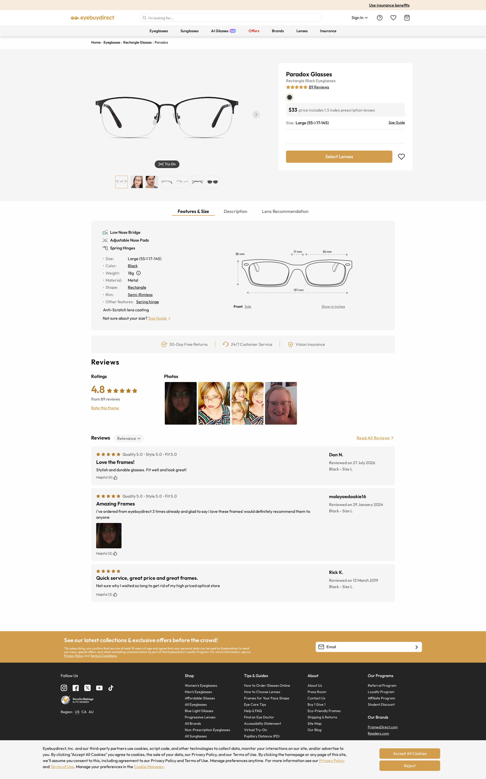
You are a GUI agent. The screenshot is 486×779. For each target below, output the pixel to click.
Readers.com (378, 733)
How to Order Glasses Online (267, 685)
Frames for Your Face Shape (266, 698)
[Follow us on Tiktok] (111, 688)
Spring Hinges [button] (122, 247)
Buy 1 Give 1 (317, 704)
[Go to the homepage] (92, 17)
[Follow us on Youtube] (99, 688)
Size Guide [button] (157, 318)
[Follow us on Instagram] (64, 688)
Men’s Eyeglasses (198, 692)
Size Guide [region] (397, 122)
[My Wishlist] (393, 17)
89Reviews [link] (319, 86)
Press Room (317, 692)
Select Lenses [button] (339, 156)
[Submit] (144, 17)
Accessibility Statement (262, 723)
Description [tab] (235, 211)
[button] (256, 114)
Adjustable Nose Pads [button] (129, 240)
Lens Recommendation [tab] (285, 211)
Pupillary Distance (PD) (261, 736)
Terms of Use (62, 766)
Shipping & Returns (322, 717)
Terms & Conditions (103, 656)
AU (91, 712)
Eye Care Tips (255, 704)
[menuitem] (158, 30)
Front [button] (238, 306)
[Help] (380, 17)
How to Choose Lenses (262, 692)
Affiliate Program (381, 698)
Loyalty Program (381, 692)
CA (84, 712)
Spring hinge (147, 301)
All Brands (193, 723)
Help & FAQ (253, 711)
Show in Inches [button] (333, 306)
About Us (315, 685)
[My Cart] (407, 17)
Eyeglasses (326, 80)
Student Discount (381, 704)
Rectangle (295, 80)
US (77, 712)
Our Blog (314, 730)
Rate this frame (105, 407)
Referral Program (382, 685)
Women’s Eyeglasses (201, 685)
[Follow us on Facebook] (76, 688)
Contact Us (316, 698)
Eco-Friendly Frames (324, 711)
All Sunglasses (196, 736)
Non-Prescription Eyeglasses (207, 730)
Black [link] (133, 265)
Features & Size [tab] (193, 211)
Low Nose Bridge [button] (125, 232)
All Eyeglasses (196, 704)
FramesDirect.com (383, 727)
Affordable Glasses (200, 698)
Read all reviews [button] (373, 437)
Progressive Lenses (200, 717)
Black (310, 80)
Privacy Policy (73, 656)
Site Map (314, 723)
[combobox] (231, 18)
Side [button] (248, 306)
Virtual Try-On (255, 730)
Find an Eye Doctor (259, 717)
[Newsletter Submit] (416, 647)
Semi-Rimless (140, 294)
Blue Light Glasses (199, 711)
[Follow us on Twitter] (87, 688)
